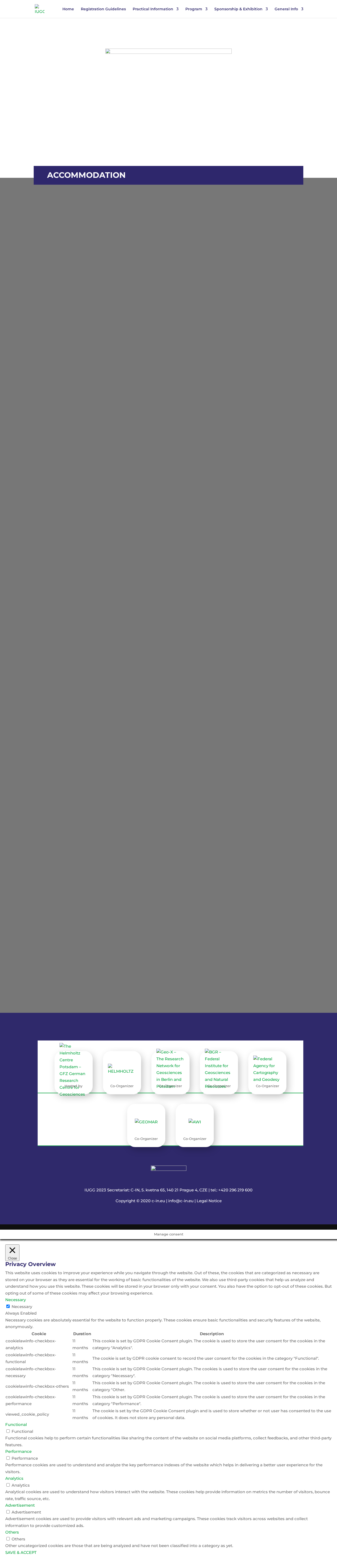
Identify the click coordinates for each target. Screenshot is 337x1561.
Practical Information (153, 9)
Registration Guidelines (103, 9)
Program (193, 9)
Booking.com (165, 843)
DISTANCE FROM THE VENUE (246, 364)
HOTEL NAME (162, 357)
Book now (278, 389)
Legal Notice (209, 1200)
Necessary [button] (15, 1299)
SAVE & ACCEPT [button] (21, 1552)
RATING (97, 357)
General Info (286, 9)
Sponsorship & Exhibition (238, 9)
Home (68, 9)
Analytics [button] (14, 1478)
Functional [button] (16, 1424)
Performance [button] (18, 1451)
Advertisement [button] (20, 1505)
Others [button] (12, 1532)
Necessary (22, 1306)
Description (278, 398)
